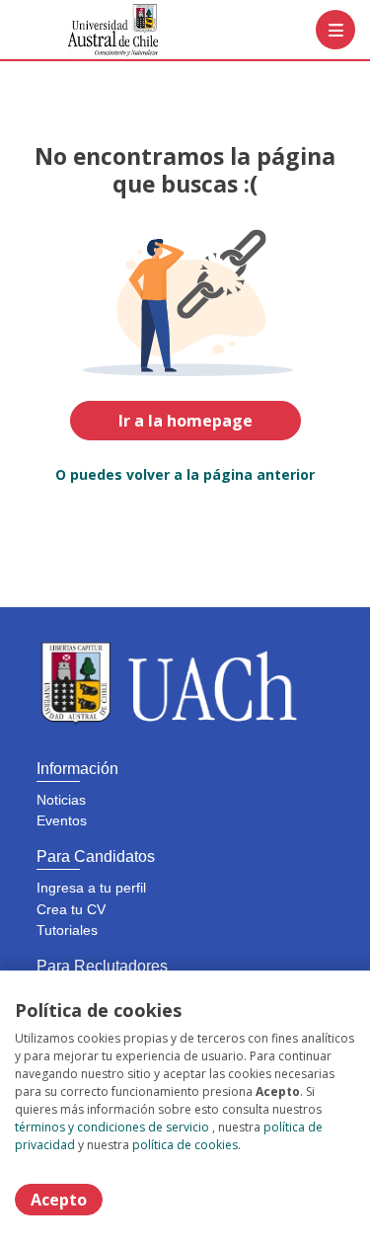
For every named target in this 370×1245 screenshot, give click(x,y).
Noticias (61, 800)
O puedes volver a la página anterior (185, 474)
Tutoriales (67, 930)
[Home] (85, 30)
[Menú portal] (335, 29)
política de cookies (185, 1144)
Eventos (62, 820)
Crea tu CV (71, 909)
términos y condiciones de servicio (112, 1127)
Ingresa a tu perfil (91, 887)
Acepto (59, 1199)
